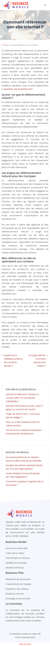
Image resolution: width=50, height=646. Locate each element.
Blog (6, 45)
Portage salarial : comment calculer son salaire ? (37, 360)
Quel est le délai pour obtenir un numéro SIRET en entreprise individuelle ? (22, 398)
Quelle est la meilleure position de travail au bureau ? (13, 360)
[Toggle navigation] (45, 5)
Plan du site (25, 644)
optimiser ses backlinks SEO (18, 89)
